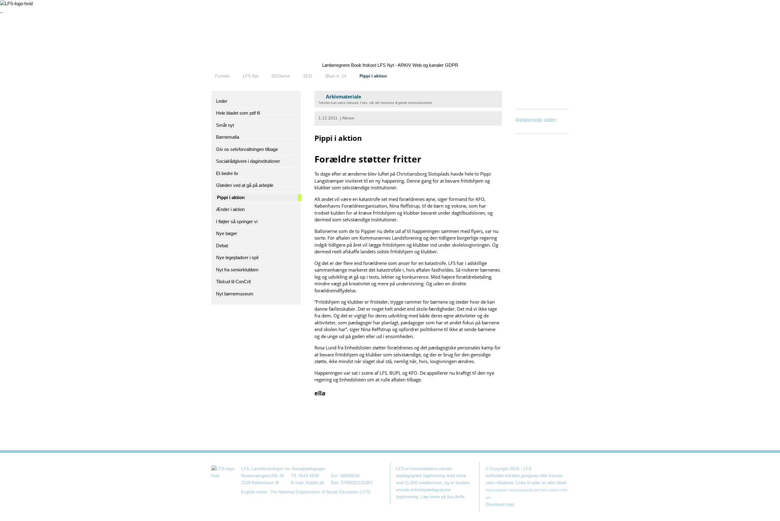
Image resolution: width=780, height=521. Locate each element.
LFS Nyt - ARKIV (394, 65)
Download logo (500, 504)
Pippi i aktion (373, 75)
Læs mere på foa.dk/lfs (442, 496)
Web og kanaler (428, 65)
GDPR (451, 65)
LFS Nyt (250, 75)
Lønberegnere (336, 65)
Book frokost (363, 65)
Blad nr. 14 (336, 75)
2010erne (280, 75)
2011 (308, 75)
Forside (222, 75)
